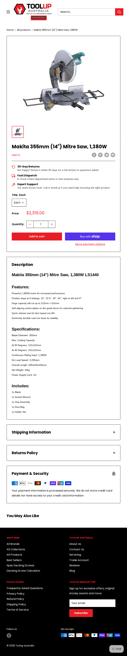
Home (10, 30)
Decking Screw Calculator (23, 571)
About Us (75, 544)
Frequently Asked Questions (25, 588)
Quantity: (18, 224)
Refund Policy (15, 599)
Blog (72, 571)
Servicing (75, 555)
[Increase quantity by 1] (51, 224)
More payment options (90, 244)
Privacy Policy (15, 594)
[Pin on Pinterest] (100, 154)
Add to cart (37, 236)
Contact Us (76, 549)
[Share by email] (113, 154)
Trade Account (79, 560)
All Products (14, 555)
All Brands (13, 544)
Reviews (74, 565)
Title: (19, 195)
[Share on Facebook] (94, 154)
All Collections (16, 549)
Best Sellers (14, 560)
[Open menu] (8, 12)
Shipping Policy (16, 604)
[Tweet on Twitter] (106, 154)
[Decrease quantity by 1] (29, 224)
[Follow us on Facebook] (9, 635)
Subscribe (81, 613)
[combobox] (86, 12)
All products (23, 30)
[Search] (119, 12)
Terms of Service (18, 610)
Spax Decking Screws (20, 565)
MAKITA (16, 155)
